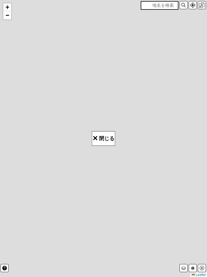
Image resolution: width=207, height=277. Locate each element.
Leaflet (200, 274)
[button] (184, 5)
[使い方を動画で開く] (5, 268)
